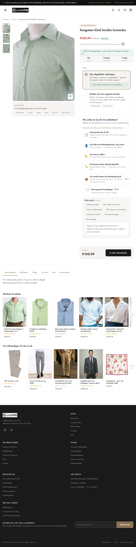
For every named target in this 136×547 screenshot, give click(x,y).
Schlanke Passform (92, 204)
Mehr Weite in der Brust (111, 204)
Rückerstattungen (127, 542)
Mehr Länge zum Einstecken (116, 209)
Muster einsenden (77, 459)
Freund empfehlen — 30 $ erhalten (84, 487)
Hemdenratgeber (77, 455)
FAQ (4, 459)
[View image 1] (6, 28)
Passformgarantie (9, 491)
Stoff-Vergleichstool (10, 487)
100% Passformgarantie (123, 2)
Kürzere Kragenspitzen (94, 209)
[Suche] (113, 10)
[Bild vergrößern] (70, 96)
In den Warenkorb (118, 252)
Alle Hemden (76, 426)
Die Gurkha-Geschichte (11, 478)
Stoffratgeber (7, 483)
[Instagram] (5, 430)
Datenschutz (106, 542)
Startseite (6, 19)
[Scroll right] (132, 314)
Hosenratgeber (76, 451)
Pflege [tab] (34, 272)
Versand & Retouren (10, 455)
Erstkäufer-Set (7, 507)
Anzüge (73, 430)
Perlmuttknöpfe (91, 219)
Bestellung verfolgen (78, 483)
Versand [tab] (44, 272)
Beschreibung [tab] (10, 272)
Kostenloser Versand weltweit (100, 2)
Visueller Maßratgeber (79, 447)
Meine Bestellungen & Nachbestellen (84, 478)
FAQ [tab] (53, 272)
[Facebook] (11, 430)
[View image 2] (6, 38)
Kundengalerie (8, 495)
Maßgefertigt (7, 451)
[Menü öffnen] (5, 10)
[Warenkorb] (130, 10)
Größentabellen (76, 463)
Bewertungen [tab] (65, 272)
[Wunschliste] (125, 10)
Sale (72, 434)
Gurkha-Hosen (76, 422)
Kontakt (5, 463)
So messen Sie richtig (11, 511)
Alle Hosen (75, 418)
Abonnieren (125, 524)
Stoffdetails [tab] (24, 272)
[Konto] (119, 10)
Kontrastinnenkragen (112, 214)
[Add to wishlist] (123, 44)
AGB (116, 542)
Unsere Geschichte (10, 447)
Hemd (13, 19)
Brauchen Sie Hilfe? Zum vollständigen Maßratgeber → (103, 127)
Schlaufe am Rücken (93, 214)
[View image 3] (6, 48)
